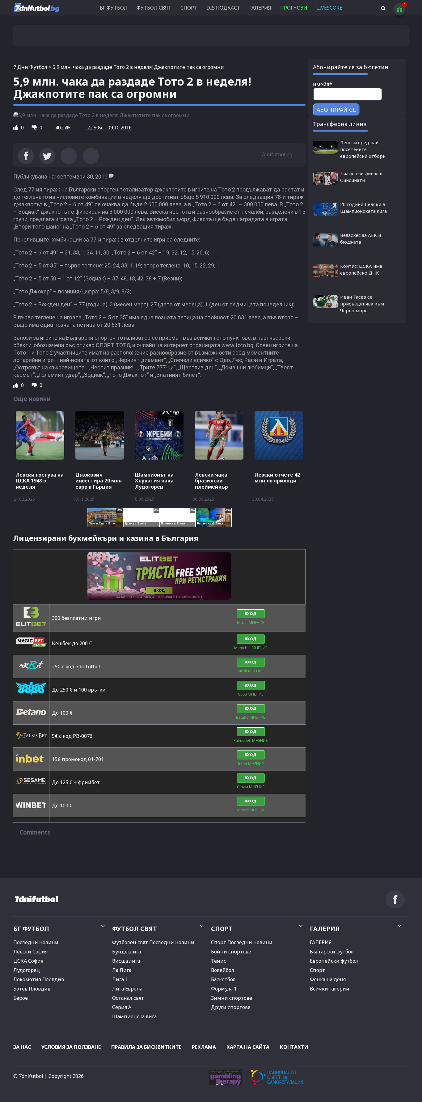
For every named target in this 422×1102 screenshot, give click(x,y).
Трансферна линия (339, 124)
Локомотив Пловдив (38, 979)
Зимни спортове (231, 998)
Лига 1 (120, 979)
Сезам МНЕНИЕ (250, 786)
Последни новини (35, 942)
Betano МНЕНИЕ (250, 717)
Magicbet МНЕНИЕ (250, 647)
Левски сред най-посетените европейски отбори (363, 149)
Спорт (317, 970)
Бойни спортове (231, 951)
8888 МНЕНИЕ (250, 694)
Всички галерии (329, 988)
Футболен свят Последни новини (153, 942)
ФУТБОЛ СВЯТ (154, 7)
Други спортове (231, 1007)
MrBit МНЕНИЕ (251, 671)
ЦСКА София (28, 960)
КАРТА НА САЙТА (247, 1047)
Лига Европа (127, 988)
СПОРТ (188, 7)
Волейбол (222, 970)
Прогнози (293, 7)
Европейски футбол (334, 960)
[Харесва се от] (16, 127)
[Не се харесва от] (35, 127)
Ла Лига (121, 970)
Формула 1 (224, 988)
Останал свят (128, 998)
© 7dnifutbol (28, 1076)
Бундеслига (126, 951)
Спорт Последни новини (241, 942)
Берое (20, 998)
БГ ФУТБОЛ (114, 7)
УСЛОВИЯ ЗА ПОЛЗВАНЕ (71, 1047)
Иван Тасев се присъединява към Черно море (362, 303)
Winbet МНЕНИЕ (250, 810)
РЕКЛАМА (204, 1047)
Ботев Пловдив (31, 988)
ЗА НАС (22, 1047)
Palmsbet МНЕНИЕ (251, 740)
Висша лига (126, 960)
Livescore (329, 7)
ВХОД (251, 613)
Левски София (30, 951)
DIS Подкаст (223, 7)
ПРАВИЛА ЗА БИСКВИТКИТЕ (146, 1047)
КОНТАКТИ (294, 1047)
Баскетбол (223, 979)
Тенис (218, 960)
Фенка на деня (328, 979)
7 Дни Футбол (30, 67)
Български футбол (332, 951)
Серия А (121, 1007)
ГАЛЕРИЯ (260, 7)
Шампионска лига (134, 1016)
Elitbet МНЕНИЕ (250, 622)
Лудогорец (26, 970)
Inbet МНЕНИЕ (251, 763)
